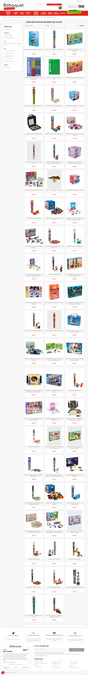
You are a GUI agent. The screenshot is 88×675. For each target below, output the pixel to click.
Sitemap (71, 665)
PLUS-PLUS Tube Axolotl (34, 446)
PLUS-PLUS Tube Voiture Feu (34, 218)
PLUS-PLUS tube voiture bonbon (54, 105)
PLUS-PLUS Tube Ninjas (54, 274)
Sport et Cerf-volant (74, 11)
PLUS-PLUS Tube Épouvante (34, 587)
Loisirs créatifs (43, 13)
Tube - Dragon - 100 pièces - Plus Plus (54, 330)
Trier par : (47, 25)
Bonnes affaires (54, 4)
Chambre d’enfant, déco (8, 13)
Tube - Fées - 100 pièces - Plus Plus (54, 49)
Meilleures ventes (56, 663)
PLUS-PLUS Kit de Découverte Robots (75, 77)
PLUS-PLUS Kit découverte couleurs (34, 190)
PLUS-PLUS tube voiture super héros (54, 133)
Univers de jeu (28, 13)
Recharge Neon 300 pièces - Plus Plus (54, 302)
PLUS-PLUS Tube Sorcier (54, 559)
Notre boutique (38, 666)
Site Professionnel (74, 667)
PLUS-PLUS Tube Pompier (75, 390)
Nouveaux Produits (56, 661)
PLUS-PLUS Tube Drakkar (54, 587)
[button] (3, 672)
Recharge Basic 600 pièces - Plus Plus (75, 105)
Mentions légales (39, 661)
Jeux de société (50, 13)
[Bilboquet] (14, 6)
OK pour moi (25, 667)
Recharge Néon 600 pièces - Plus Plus (75, 190)
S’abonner (77, 649)
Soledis (13, 672)
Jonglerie (62, 13)
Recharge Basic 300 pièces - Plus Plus (34, 49)
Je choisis (16, 667)
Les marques (39, 4)
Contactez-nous (73, 663)
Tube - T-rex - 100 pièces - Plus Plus (54, 190)
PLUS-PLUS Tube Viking (34, 559)
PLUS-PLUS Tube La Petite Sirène (75, 246)
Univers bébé (16, 13)
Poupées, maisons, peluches (36, 13)
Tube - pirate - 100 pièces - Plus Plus (34, 330)
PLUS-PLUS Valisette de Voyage (34, 133)
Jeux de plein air (56, 13)
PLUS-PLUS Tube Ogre (74, 559)
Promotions (55, 665)
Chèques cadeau (74, 661)
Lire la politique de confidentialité (9, 662)
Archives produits (56, 667)
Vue (78, 25)
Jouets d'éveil (22, 13)
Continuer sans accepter (6, 667)
